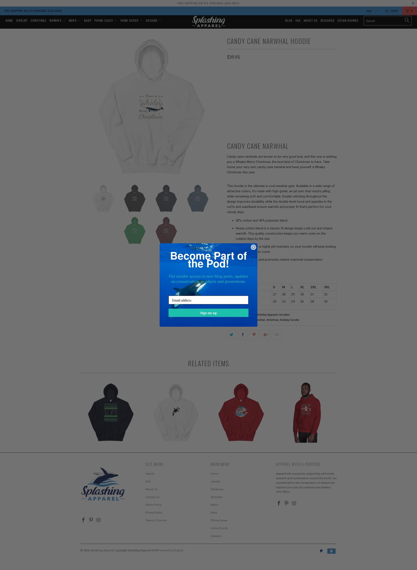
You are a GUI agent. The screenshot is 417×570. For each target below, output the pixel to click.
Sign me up (208, 312)
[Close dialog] (253, 247)
